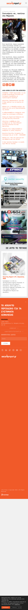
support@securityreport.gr (13, 331)
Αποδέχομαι (5, 607)
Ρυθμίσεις (14, 607)
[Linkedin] (6, 350)
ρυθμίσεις (17, 604)
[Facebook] (2, 350)
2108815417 (12, 328)
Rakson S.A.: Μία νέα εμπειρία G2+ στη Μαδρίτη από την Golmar (13, 138)
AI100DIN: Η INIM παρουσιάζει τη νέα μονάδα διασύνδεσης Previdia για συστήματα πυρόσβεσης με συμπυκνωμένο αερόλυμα (13, 95)
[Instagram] (13, 350)
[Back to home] (14, 3)
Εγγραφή (6, 343)
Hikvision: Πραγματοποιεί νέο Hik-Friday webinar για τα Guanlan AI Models (13, 102)
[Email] (20, 350)
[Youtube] (17, 350)
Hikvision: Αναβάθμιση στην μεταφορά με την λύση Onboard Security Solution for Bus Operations (11, 123)
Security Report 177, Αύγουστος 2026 (13, 278)
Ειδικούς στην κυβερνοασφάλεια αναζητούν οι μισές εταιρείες (12, 129)
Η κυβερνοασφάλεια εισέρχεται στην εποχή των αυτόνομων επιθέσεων (13, 113)
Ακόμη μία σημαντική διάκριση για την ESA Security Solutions (13, 117)
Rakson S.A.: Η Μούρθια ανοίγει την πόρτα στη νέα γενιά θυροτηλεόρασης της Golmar (13, 108)
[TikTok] (9, 350)
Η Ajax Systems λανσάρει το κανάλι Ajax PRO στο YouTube (13, 143)
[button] (26, 3)
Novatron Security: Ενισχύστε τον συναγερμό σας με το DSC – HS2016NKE (14, 134)
